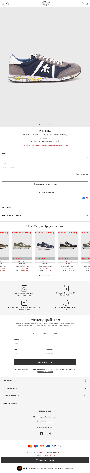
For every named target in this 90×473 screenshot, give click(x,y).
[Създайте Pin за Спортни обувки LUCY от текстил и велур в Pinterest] (87, 199)
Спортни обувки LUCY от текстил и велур (45, 134)
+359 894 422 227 (47, 421)
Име (15, 349)
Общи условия (58, 369)
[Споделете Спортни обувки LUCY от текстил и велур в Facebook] (83, 199)
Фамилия (49, 349)
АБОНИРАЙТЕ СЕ (45, 362)
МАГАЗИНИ (8, 380)
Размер (5, 163)
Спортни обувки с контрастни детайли (74, 266)
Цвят (4, 153)
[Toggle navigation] (3, 3)
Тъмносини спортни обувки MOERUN (50, 266)
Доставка (7, 207)
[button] (35, 275)
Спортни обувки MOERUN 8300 (25, 266)
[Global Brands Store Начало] (45, 3)
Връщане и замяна (11, 215)
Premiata (45, 130)
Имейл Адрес (19, 339)
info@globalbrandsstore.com (47, 417)
